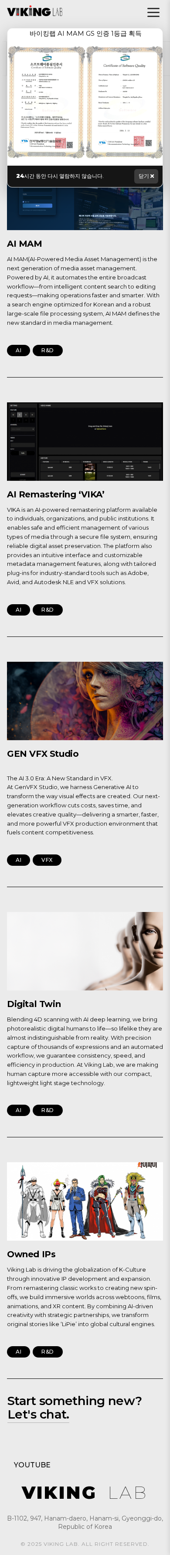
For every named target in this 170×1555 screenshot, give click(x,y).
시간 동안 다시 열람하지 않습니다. (60, 176)
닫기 (144, 176)
